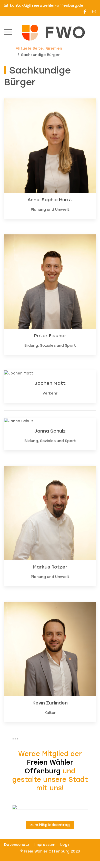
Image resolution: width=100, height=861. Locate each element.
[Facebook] (85, 11)
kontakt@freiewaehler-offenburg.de (46, 5)
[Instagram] (94, 11)
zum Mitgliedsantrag (50, 825)
